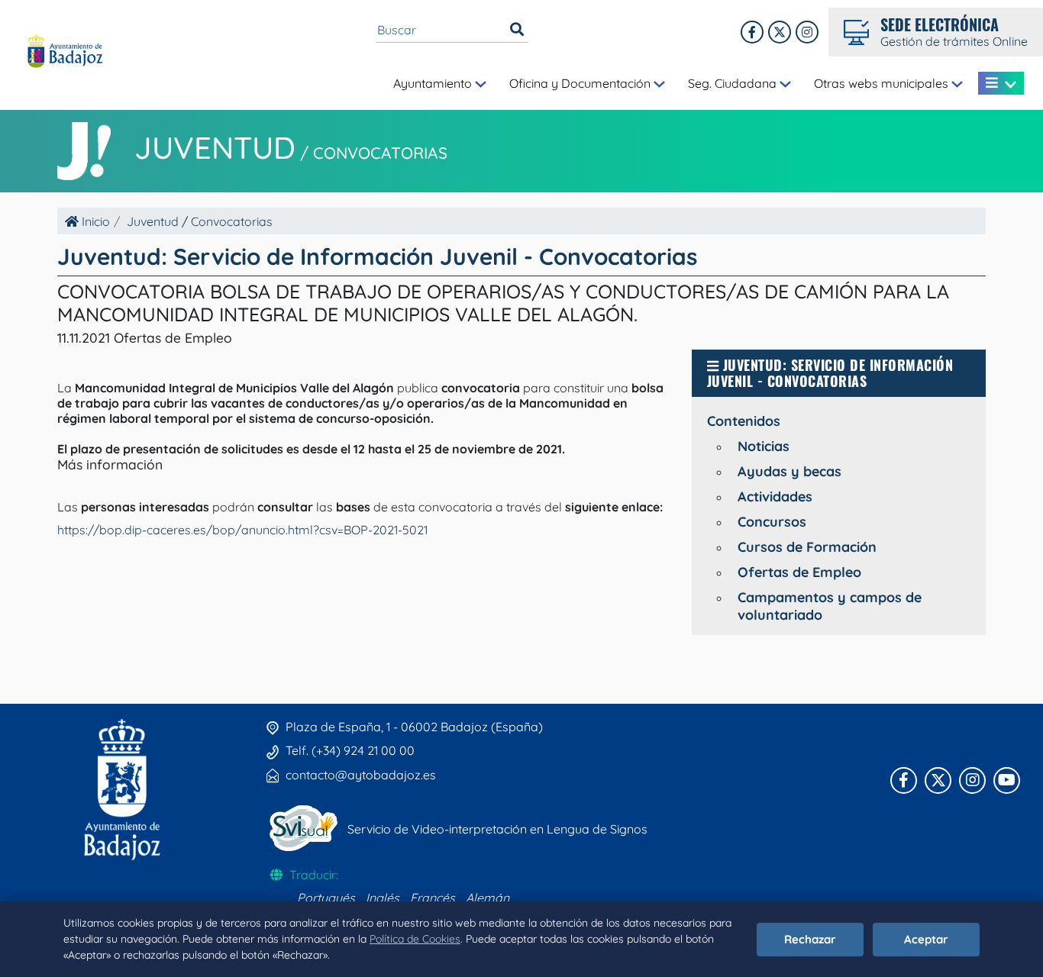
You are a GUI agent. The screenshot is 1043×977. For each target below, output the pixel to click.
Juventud (214, 147)
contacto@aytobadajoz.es (361, 774)
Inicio (94, 221)
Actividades (775, 496)
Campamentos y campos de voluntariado (830, 606)
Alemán (487, 897)
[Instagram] (807, 32)
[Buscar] (516, 29)
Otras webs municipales (882, 83)
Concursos (772, 521)
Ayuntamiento (434, 83)
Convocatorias (380, 153)
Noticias (764, 446)
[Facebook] (752, 32)
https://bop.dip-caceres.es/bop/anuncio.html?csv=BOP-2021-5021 (242, 529)
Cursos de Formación (807, 547)
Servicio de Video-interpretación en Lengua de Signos (497, 829)
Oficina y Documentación (581, 83)
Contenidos (743, 421)
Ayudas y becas (789, 471)
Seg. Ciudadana (734, 83)
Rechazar (810, 939)
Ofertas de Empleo (799, 572)
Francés (432, 897)
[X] (779, 32)
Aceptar (926, 939)
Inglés (382, 897)
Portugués (326, 897)
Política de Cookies (415, 939)
